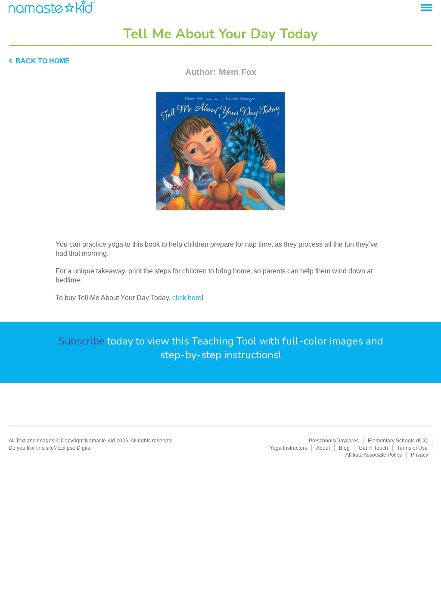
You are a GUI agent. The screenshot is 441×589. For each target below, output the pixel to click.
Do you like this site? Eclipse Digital (50, 448)
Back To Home (41, 61)
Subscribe (81, 341)
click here (187, 297)
